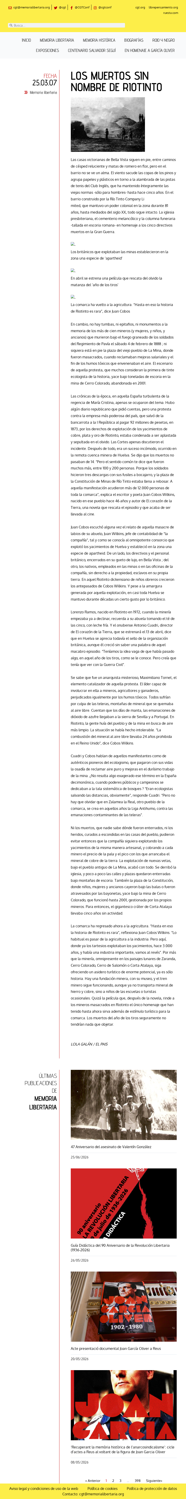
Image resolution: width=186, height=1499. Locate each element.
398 (138, 1481)
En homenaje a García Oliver (150, 50)
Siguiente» (154, 1481)
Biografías (133, 40)
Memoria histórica (99, 40)
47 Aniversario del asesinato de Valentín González (111, 1147)
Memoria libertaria (57, 40)
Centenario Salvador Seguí (92, 50)
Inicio (26, 40)
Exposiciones (47, 50)
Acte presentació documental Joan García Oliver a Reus (116, 1348)
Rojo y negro (163, 40)
